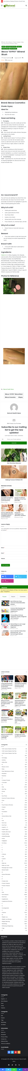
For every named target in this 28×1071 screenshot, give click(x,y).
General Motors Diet (6, 816)
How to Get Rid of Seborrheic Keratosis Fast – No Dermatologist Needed (18, 632)
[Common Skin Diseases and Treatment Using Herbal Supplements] (5, 610)
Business (4, 775)
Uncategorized (5, 908)
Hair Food (4, 825)
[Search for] (26, 6)
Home (3, 42)
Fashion (4, 807)
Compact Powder (6, 780)
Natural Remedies (6, 874)
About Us (3, 1032)
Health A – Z (5, 827)
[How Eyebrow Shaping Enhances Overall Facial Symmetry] (7, 492)
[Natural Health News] (9, 5)
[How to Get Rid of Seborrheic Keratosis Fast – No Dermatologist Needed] (5, 633)
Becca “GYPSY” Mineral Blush (14, 394)
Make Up (19, 46)
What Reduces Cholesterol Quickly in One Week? (7, 719)
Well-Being (4, 923)
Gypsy (21, 397)
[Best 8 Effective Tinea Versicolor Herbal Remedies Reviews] (5, 603)
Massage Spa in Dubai (7, 867)
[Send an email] (12, 57)
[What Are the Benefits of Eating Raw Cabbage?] (7, 729)
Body (3, 769)
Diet (3, 787)
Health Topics (5, 829)
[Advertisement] (14, 24)
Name (3, 547)
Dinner (3, 791)
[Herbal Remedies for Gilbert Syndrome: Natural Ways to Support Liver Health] (21, 695)
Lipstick (4, 858)
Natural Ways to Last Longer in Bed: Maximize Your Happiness (17, 625)
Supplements (5, 899)
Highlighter (4, 840)
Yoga (3, 928)
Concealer (4, 782)
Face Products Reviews (9, 43)
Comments (22, 596)
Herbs (3, 838)
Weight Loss (5, 917)
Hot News (4, 843)
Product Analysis (16, 42)
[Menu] (2, 6)
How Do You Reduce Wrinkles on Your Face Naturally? (20, 499)
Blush (16, 43)
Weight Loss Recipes (7, 919)
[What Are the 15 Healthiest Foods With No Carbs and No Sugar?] (7, 695)
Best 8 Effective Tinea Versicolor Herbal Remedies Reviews (17, 603)
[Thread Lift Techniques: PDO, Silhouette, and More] (21, 507)
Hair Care (4, 822)
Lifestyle (4, 854)
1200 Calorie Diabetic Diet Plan (9, 748)
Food (3, 809)
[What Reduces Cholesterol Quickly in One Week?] (7, 712)
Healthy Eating (5, 834)
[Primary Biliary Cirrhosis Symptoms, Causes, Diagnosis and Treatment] (5, 618)
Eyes (3, 800)
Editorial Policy (4, 1041)
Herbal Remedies (6, 836)
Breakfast (4, 773)
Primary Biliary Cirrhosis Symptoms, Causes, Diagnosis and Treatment (18, 616)
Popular (4, 596)
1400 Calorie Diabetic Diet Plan (9, 751)
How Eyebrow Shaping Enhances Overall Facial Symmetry (7, 499)
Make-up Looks (5, 865)
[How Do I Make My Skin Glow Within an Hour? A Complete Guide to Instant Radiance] (7, 507)
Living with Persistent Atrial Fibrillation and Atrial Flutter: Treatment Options (6, 686)
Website (3, 558)
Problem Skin (5, 881)
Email (2, 553)
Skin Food (4, 896)
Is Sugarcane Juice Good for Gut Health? (20, 735)
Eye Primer (4, 795)
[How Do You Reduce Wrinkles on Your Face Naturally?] (21, 492)
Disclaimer (3, 1034)
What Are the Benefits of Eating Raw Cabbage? (7, 736)
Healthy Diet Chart (6, 831)
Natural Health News (7, 57)
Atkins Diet (4, 762)
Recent (13, 596)
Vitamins (4, 912)
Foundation (4, 811)
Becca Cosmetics (11, 397)
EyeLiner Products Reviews (8, 798)
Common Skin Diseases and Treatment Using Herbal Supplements (17, 609)
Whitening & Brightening (7, 926)
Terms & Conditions (5, 1043)
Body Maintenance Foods (8, 771)
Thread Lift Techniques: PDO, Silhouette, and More (20, 514)
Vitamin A (3, 255)
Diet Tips (4, 789)
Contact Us (3, 1039)
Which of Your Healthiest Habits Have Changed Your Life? (20, 720)
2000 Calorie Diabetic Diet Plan (9, 753)
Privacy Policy (4, 1036)
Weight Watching (6, 921)
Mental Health (5, 869)
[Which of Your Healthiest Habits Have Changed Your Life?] (21, 712)
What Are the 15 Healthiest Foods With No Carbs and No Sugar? (7, 703)
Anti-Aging (4, 757)
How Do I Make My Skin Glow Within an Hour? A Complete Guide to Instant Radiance (7, 515)
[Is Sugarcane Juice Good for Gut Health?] (21, 729)
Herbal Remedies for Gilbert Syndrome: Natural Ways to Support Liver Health (20, 703)
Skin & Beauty (9, 42)
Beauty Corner (5, 766)
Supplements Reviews (7, 901)
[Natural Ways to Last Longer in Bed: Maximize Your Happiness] (5, 626)
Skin (3, 892)
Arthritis (4, 760)
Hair (3, 820)
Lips (3, 856)
